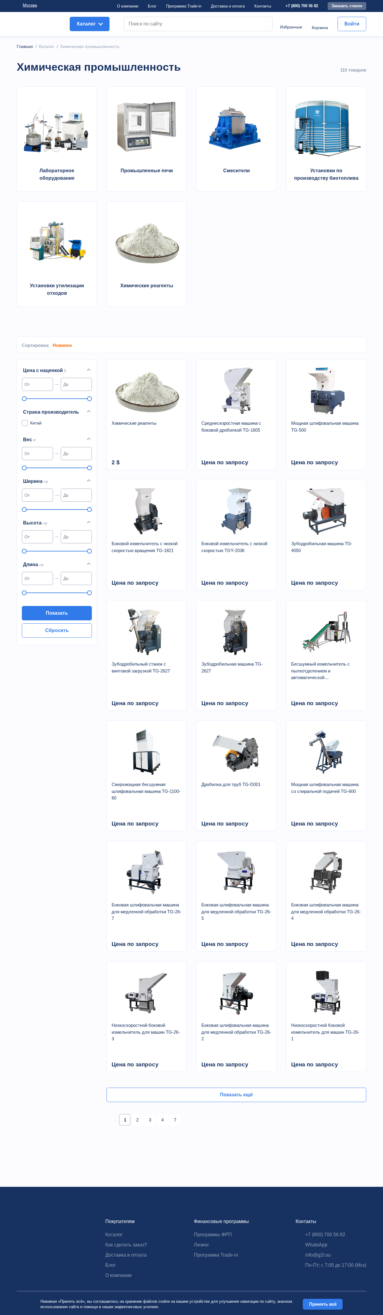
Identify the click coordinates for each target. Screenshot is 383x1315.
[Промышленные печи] (147, 127)
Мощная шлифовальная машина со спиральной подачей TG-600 (324, 788)
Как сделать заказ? (126, 1244)
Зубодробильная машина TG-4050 (321, 547)
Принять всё (323, 1304)
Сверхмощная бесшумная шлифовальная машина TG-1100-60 (146, 791)
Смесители (236, 170)
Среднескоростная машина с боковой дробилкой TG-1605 (231, 427)
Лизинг (201, 1244)
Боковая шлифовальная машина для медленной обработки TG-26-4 (326, 911)
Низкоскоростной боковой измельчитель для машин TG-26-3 (146, 1032)
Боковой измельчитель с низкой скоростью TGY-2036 (234, 547)
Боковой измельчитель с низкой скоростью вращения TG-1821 (144, 547)
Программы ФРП (213, 1234)
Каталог (114, 1234)
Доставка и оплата (126, 1254)
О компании (127, 6)
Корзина (320, 27)
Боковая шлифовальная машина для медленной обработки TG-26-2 (236, 1032)
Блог (152, 6)
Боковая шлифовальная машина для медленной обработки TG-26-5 (236, 911)
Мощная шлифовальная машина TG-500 (324, 427)
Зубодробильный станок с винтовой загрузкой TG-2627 (141, 667)
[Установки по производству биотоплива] (326, 127)
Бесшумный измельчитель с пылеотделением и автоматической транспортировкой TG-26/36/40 (322, 671)
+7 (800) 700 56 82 (301, 6)
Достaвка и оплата (228, 6)
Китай (36, 423)
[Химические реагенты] (147, 242)
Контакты (262, 6)
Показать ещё (236, 1094)
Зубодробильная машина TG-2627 (232, 667)
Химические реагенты (146, 285)
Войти (351, 23)
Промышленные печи (147, 170)
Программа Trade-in (183, 6)
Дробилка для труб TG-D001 (231, 784)
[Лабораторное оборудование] (57, 127)
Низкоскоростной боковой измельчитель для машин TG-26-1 (325, 1032)
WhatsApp (316, 1244)
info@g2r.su (318, 1254)
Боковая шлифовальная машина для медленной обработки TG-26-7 (146, 911)
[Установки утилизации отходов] (57, 242)
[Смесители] (236, 127)
